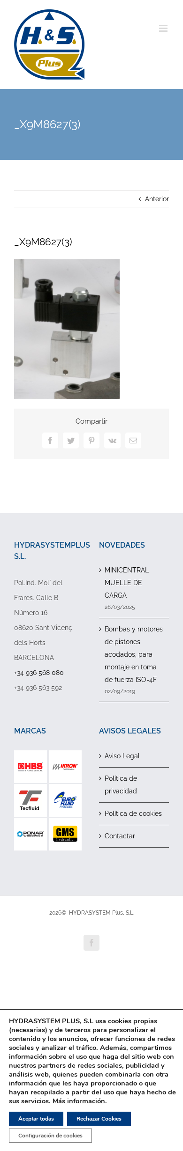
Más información (79, 1101)
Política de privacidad (121, 785)
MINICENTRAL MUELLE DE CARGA (127, 582)
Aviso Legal (122, 756)
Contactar (120, 836)
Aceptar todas (36, 1118)
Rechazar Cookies (99, 1118)
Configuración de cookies (50, 1135)
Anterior (157, 199)
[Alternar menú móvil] (164, 28)
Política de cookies (133, 813)
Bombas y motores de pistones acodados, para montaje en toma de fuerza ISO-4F (134, 654)
